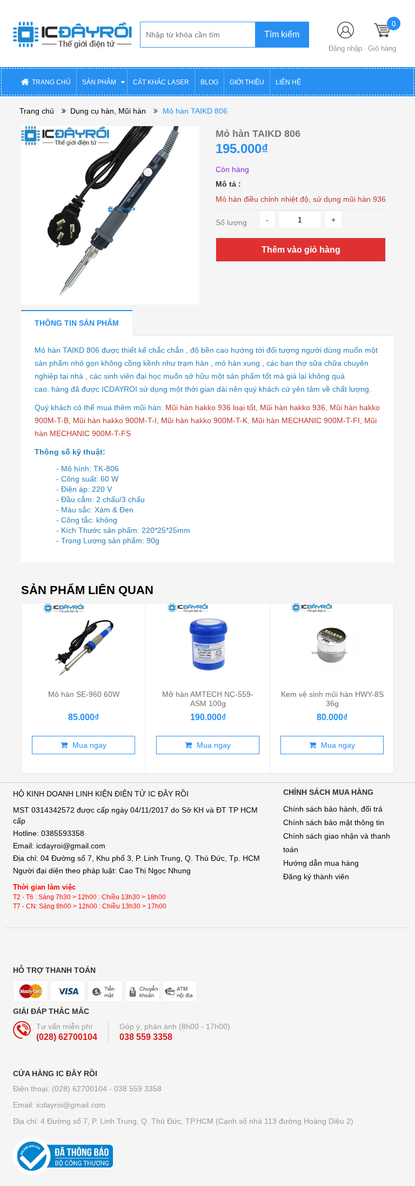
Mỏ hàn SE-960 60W (83, 694)
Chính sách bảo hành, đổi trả (333, 809)
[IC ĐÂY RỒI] (72, 33)
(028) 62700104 (66, 1037)
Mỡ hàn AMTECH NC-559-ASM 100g (207, 698)
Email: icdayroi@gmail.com (59, 1105)
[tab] (76, 322)
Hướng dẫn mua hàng (321, 863)
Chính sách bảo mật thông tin (333, 822)
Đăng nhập (345, 48)
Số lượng (231, 222)
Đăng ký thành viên (316, 876)
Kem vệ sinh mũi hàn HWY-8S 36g (332, 698)
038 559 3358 (145, 1037)
